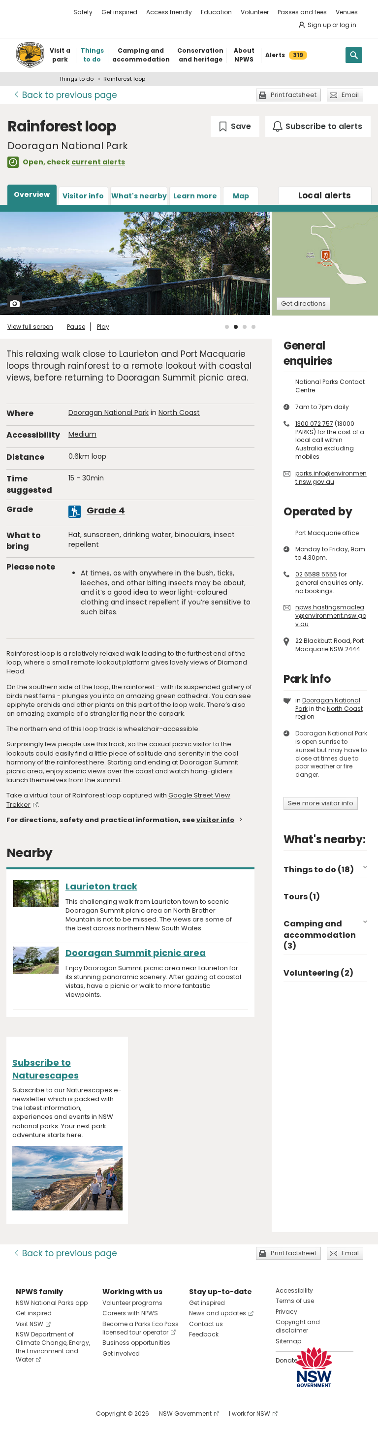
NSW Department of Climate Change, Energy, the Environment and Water (53, 1346)
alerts (324, 195)
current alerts (98, 162)
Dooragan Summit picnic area (135, 952)
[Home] (30, 55)
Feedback (204, 1334)
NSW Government (185, 1413)
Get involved (121, 1353)
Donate (286, 1360)
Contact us (206, 1324)
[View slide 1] (227, 327)
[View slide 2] (236, 327)
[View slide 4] (253, 327)
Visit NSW (29, 1324)
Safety (83, 12)
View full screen (30, 326)
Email (350, 94)
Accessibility (294, 1290)
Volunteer (255, 12)
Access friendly (169, 12)
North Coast (179, 412)
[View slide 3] (245, 327)
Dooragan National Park (108, 412)
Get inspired (119, 12)
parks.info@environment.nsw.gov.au (331, 477)
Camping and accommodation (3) (320, 935)
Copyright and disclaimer (298, 1326)
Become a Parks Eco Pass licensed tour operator (140, 1328)
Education (216, 12)
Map (241, 196)
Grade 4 (106, 510)
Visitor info (83, 196)
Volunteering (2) (318, 973)
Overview (32, 194)
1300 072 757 (314, 423)
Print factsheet (293, 94)
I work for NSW (249, 1413)
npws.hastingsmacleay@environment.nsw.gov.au (330, 615)
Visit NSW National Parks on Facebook (25, 1413)
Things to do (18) (319, 869)
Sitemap (288, 1341)
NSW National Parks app (52, 1303)
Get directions (303, 303)
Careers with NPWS (130, 1313)
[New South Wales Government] (314, 1367)
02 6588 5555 (316, 574)
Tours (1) (302, 896)
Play (103, 326)
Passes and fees (302, 12)
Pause (76, 326)
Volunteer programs (132, 1303)
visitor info (215, 820)
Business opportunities (136, 1342)
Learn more (195, 196)
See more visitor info (320, 803)
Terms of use (295, 1301)
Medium (82, 434)
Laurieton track (101, 886)
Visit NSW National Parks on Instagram (46, 1413)
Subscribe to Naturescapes (45, 1068)
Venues (347, 12)
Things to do (76, 79)
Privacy (286, 1311)
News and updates (217, 1313)
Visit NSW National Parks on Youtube (67, 1413)
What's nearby (139, 196)
